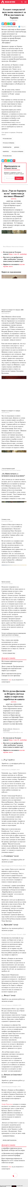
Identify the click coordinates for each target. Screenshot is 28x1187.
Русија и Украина (17, 151)
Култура (13, 199)
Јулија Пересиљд (7, 1116)
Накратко (6, 151)
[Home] (3, 2)
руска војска (7, 138)
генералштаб (7, 147)
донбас (16, 147)
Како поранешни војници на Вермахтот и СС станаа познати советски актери (13, 1172)
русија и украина (8, 143)
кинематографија (8, 1147)
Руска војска (7, 156)
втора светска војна (9, 1152)
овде (10, 691)
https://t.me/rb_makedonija (18, 254)
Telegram (22, 26)
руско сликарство (9, 665)
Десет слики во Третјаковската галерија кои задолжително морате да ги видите (13, 680)
